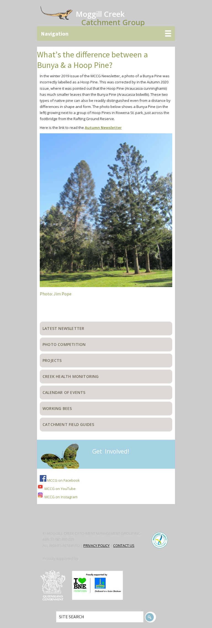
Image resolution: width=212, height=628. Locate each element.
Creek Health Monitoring (71, 376)
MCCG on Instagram (61, 496)
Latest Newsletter (63, 328)
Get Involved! (110, 451)
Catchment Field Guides (68, 424)
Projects (52, 360)
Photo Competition (64, 344)
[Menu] (106, 33)
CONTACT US (123, 545)
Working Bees (57, 408)
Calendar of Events (64, 392)
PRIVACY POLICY (96, 545)
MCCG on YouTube (60, 488)
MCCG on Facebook (63, 480)
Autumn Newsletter (103, 127)
